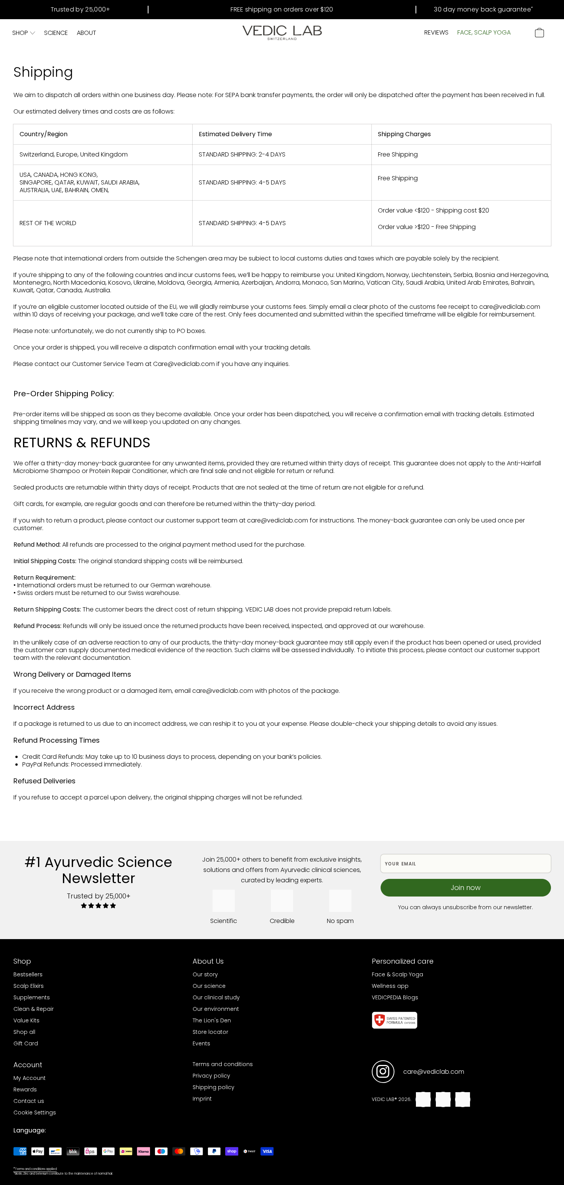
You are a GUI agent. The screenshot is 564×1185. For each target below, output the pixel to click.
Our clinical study (216, 997)
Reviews (436, 32)
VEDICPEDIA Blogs (395, 997)
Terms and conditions (223, 1064)
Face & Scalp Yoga (397, 974)
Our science (209, 986)
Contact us (28, 1101)
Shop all (24, 1032)
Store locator (210, 1032)
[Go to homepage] (282, 33)
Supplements (31, 997)
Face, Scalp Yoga (484, 32)
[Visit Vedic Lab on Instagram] (383, 1071)
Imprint (202, 1099)
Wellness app (390, 986)
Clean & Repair (33, 1009)
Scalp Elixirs (28, 986)
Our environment (216, 1009)
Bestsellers (28, 974)
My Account (29, 1078)
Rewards (25, 1089)
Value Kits (26, 1020)
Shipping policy (213, 1087)
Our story (205, 974)
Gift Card (25, 1043)
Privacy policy (211, 1076)
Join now (466, 887)
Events (201, 1043)
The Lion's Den (212, 1020)
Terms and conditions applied (35, 1169)
